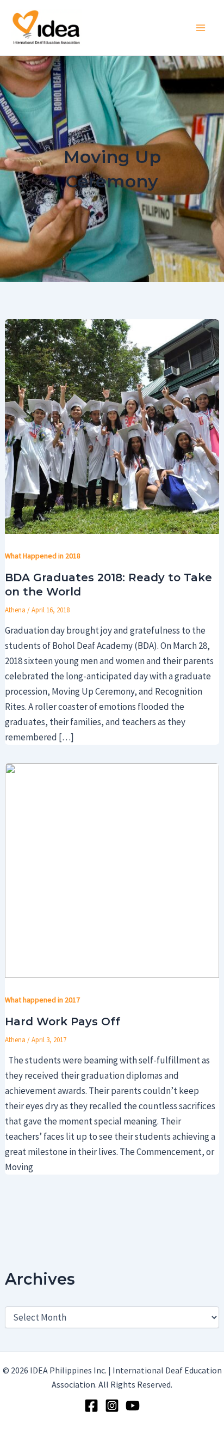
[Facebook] (91, 1405)
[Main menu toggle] (201, 27)
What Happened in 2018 (42, 556)
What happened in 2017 (42, 1000)
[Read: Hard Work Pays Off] (112, 869)
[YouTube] (133, 1405)
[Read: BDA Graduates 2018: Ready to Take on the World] (112, 425)
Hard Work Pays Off (62, 1021)
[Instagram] (112, 1405)
